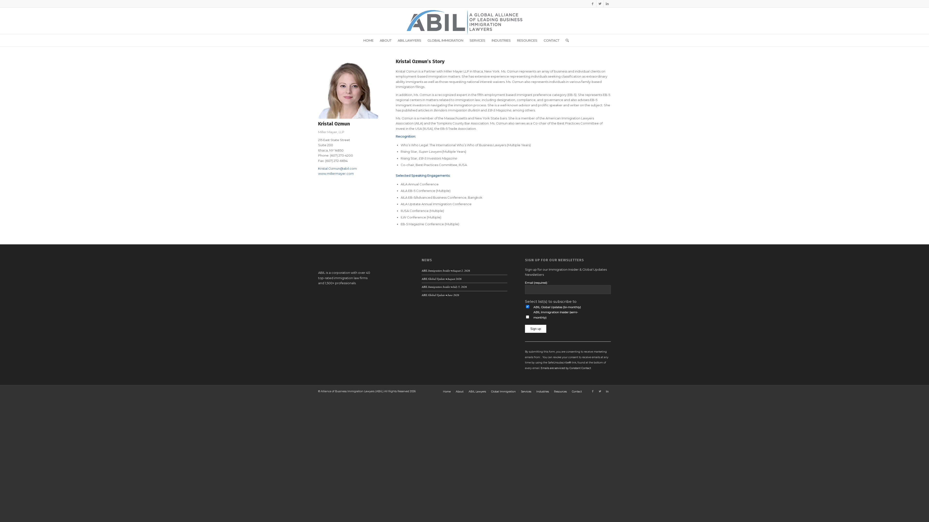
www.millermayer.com (336, 173)
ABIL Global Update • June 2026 (440, 295)
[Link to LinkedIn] (607, 3)
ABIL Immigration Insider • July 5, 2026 (444, 287)
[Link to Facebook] (592, 3)
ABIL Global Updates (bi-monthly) (557, 307)
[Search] (565, 40)
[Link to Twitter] (599, 3)
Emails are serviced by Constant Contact (566, 368)
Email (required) (537, 282)
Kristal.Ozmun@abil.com (337, 168)
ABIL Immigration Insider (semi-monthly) (555, 314)
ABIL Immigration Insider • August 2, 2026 (446, 270)
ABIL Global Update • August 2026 (442, 279)
